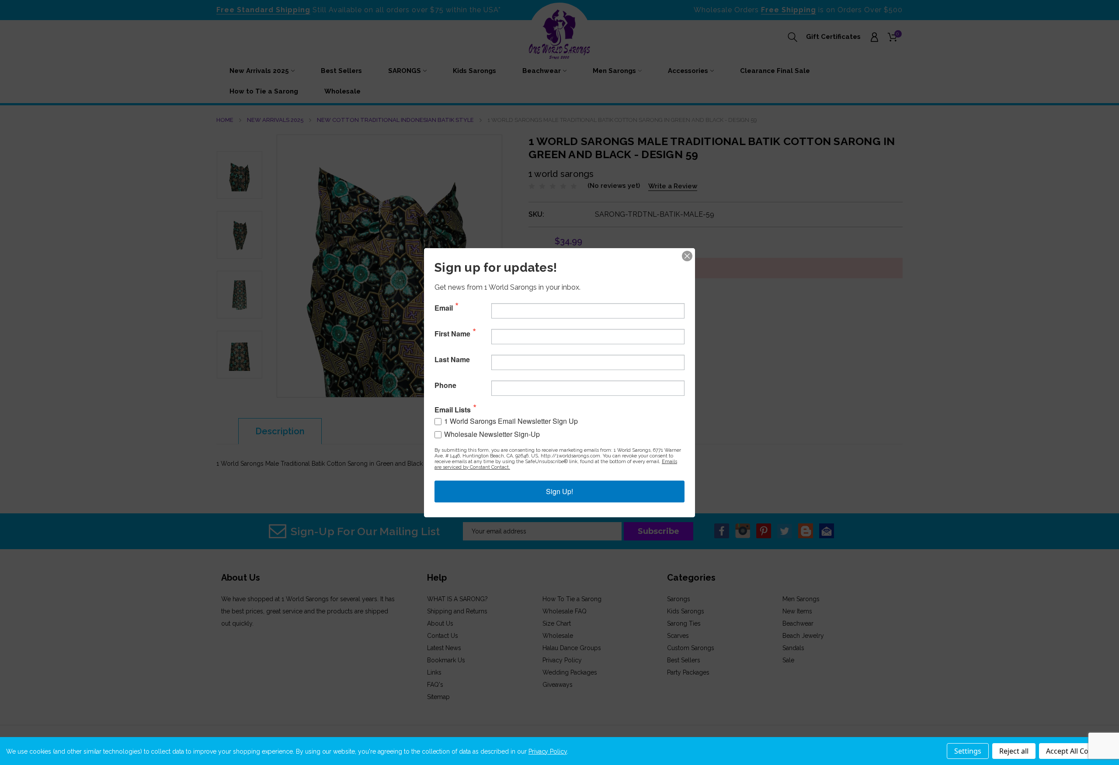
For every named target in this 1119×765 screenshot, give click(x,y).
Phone (445, 385)
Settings (967, 751)
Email (443, 308)
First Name (452, 333)
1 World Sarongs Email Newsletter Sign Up (511, 421)
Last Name (452, 359)
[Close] (687, 256)
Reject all (1014, 751)
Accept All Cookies (1076, 751)
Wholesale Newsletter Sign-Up (492, 434)
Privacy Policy (547, 751)
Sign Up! (559, 491)
